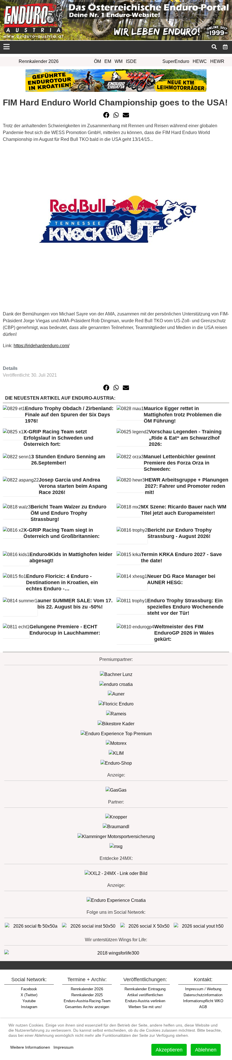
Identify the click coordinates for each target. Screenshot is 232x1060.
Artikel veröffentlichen (145, 995)
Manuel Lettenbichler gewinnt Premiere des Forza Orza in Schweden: (179, 463)
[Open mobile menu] (6, 47)
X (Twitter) (29, 995)
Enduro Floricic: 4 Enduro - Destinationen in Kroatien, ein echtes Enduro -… (62, 582)
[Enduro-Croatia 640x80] (116, 80)
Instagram (29, 1007)
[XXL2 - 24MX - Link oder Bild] (116, 873)
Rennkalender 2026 (39, 61)
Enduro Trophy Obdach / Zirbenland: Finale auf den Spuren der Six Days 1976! (69, 415)
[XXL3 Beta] (116, 900)
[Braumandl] (116, 826)
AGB (203, 1007)
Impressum (63, 1047)
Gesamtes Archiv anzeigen (87, 1007)
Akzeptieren (169, 1050)
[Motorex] (116, 743)
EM (107, 61)
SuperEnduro (175, 61)
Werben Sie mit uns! (145, 1007)
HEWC (200, 61)
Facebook (29, 989)
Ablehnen (205, 1050)
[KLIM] (116, 753)
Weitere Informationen (30, 1047)
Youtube (29, 1001)
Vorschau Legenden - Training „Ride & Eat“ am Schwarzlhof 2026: (185, 438)
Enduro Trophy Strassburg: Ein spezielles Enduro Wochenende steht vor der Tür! (185, 607)
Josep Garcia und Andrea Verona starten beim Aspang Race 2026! (73, 486)
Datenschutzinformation (203, 995)
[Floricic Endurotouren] (116, 703)
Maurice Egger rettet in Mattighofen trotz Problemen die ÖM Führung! (183, 415)
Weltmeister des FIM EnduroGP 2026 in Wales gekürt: (184, 633)
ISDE (131, 61)
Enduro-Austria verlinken (145, 1001)
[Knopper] (116, 816)
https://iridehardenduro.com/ (41, 345)
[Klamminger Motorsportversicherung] (116, 836)
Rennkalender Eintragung (145, 989)
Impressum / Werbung (203, 989)
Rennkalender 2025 (87, 995)
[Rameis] (116, 713)
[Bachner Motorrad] (116, 674)
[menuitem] (225, 47)
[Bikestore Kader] (116, 723)
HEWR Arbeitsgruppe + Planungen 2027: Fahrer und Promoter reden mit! (186, 486)
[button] (106, 115)
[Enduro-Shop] (116, 762)
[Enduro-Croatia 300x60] (116, 684)
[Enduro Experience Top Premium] (116, 733)
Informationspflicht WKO (203, 1001)
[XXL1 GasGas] (116, 789)
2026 (87, 989)
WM (119, 61)
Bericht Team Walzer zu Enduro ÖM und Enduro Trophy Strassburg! (68, 513)
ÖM (97, 61)
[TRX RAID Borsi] (116, 846)
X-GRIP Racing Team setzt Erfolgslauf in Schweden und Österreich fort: (58, 438)
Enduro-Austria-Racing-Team (87, 1001)
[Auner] (116, 694)
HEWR (217, 61)
